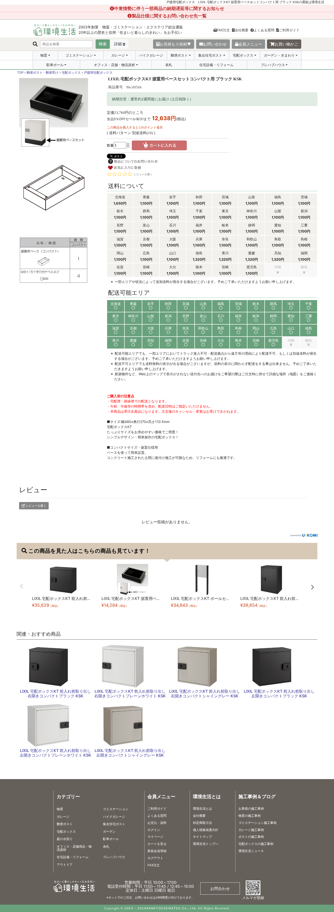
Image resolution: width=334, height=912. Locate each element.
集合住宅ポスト (210, 55)
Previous (21, 586)
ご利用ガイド (289, 30)
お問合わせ (220, 888)
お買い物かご (286, 44)
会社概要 (241, 30)
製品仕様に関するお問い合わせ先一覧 (169, 15)
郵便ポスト (179, 55)
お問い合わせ (215, 44)
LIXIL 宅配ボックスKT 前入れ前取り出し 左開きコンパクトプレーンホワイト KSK (55, 753)
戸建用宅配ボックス (98, 72)
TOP (20, 72)
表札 (168, 65)
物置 (43, 55)
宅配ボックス (243, 55)
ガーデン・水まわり (279, 55)
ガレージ (118, 55)
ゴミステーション (79, 55)
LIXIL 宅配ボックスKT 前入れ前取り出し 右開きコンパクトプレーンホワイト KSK (130, 693)
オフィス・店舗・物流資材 (114, 65)
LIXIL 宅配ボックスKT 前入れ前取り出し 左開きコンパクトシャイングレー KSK (130, 753)
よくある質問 (264, 30)
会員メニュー (250, 44)
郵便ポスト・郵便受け (42, 72)
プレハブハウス (273, 65)
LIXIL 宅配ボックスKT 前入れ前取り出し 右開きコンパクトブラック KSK (55, 693)
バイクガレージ (151, 55)
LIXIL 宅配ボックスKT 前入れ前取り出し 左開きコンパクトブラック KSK (279, 693)
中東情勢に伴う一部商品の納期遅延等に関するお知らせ (169, 8)
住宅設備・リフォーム (216, 65)
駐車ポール (55, 65)
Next (312, 587)
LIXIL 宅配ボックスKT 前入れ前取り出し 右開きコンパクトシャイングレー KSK (204, 693)
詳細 (118, 44)
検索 (103, 44)
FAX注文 (223, 30)
